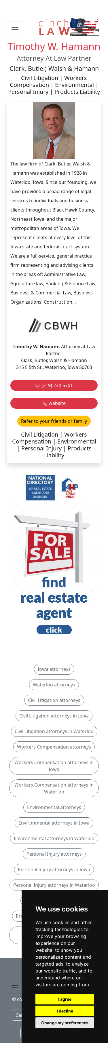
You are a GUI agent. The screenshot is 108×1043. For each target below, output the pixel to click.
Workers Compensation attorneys (54, 747)
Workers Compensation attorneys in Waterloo (54, 788)
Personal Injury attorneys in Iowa (54, 869)
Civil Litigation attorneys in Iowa (54, 716)
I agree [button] (64, 999)
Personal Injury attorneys (54, 854)
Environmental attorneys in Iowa (54, 823)
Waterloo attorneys (54, 685)
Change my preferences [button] (64, 1022)
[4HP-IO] (54, 556)
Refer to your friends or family (54, 421)
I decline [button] (65, 1010)
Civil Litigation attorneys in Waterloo (54, 731)
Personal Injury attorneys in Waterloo (54, 885)
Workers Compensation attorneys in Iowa (54, 765)
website (57, 403)
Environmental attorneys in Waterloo (54, 838)
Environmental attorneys (54, 807)
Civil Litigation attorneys (54, 700)
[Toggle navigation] (15, 27)
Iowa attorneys (54, 669)
